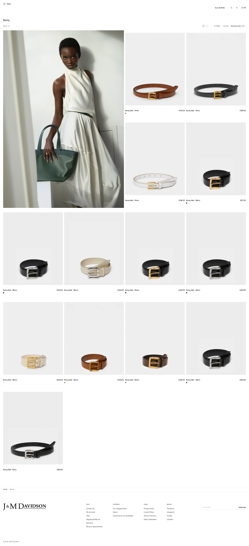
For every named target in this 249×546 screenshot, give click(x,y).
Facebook (170, 509)
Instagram (170, 512)
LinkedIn (170, 519)
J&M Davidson (14, 541)
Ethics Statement (150, 519)
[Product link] (155, 69)
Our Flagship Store (120, 509)
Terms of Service (150, 516)
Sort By (225, 26)
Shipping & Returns (93, 519)
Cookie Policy (149, 512)
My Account (90, 512)
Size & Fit (89, 523)
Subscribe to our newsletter (123, 516)
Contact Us (90, 509)
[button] (220, 8)
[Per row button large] (203, 26)
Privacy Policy (149, 509)
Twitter (169, 516)
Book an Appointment (94, 527)
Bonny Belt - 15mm (132, 110)
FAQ (88, 516)
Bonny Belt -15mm (9, 470)
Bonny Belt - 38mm (193, 200)
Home (5, 489)
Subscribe (242, 507)
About (115, 512)
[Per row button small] (207, 26)
